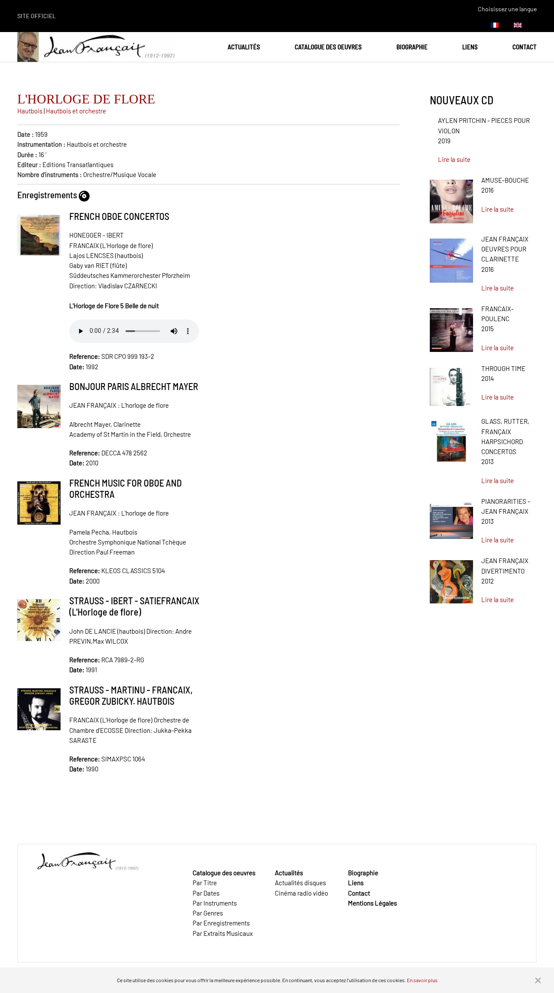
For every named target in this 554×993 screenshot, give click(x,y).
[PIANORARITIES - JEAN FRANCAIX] (451, 517)
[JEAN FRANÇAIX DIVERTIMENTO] (451, 579)
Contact (524, 47)
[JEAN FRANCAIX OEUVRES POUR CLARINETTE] (451, 257)
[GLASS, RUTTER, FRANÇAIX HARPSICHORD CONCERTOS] (451, 440)
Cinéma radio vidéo (301, 893)
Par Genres (208, 913)
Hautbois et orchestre (76, 111)
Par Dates (206, 893)
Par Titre (205, 883)
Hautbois (29, 111)
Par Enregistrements (221, 923)
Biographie (412, 47)
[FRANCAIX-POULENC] (451, 327)
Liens (470, 47)
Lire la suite (454, 159)
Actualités (244, 47)
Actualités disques (300, 883)
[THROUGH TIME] (451, 384)
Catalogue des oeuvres (328, 47)
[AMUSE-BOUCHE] (451, 199)
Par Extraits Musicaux (223, 933)
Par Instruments (215, 903)
